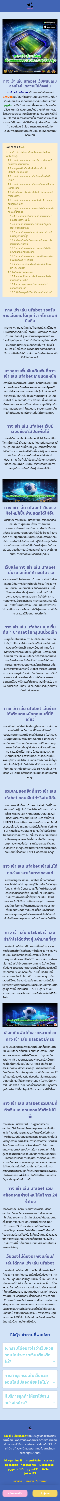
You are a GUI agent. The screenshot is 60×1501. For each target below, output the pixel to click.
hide (22, 147)
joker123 (30, 1473)
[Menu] (4, 6)
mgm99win (33, 1461)
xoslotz (49, 1461)
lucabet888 (46, 1465)
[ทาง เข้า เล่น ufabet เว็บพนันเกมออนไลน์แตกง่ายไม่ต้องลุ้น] (30, 6)
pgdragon (11, 1465)
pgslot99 (32, 1469)
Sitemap (41, 1481)
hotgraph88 (28, 1465)
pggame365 (16, 1469)
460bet (46, 1469)
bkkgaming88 (13, 1461)
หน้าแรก (17, 1481)
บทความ (29, 1481)
